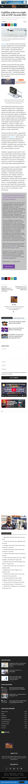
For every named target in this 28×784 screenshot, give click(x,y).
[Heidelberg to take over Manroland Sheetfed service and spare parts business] (4, 665)
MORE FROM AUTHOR (18, 318)
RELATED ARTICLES (7, 318)
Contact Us (22, 775)
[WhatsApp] (12, 24)
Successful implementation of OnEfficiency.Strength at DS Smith (7, 289)
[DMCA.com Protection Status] (5, 732)
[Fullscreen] (25, 395)
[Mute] (22, 395)
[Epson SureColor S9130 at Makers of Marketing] (4, 329)
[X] (5, 24)
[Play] (3, 395)
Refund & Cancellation (14, 775)
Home (2, 9)
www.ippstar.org (7, 256)
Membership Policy (12, 773)
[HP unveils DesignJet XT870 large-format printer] (4, 323)
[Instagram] (10, 768)
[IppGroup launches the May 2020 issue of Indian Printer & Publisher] (4, 690)
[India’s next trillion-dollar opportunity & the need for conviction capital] (4, 678)
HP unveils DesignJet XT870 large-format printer (17, 322)
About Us (6, 773)
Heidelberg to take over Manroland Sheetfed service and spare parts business (17, 665)
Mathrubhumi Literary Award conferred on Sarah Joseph (21, 288)
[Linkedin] (15, 24)
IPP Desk (4, 21)
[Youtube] (21, 768)
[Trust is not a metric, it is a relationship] (4, 671)
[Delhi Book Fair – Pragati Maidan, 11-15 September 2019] (4, 696)
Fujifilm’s (12, 137)
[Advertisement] (14, 607)
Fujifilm (3, 44)
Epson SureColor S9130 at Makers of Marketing (16, 328)
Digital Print (16, 9)
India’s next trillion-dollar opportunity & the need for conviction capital (15, 678)
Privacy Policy (20, 773)
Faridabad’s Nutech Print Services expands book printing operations (16, 336)
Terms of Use (6, 775)
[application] (14, 390)
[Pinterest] (9, 24)
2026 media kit (13, 246)
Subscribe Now (9, 266)
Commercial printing (9, 9)
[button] (2, 6)
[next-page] (4, 341)
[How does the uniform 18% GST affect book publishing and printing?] (4, 702)
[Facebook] (2, 24)
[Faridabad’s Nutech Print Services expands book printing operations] (4, 336)
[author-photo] (14, 302)
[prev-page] (2, 341)
